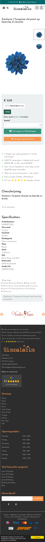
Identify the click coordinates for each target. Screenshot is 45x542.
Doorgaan (37, 537)
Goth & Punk (6, 409)
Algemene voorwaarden (18, 515)
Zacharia (6, 292)
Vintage (4, 415)
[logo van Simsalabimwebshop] (22, 8)
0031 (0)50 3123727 (10, 364)
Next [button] (43, 314)
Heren (4, 401)
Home (5, 283)
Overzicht (33, 286)
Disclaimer (18, 517)
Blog (3, 485)
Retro (20, 283)
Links (12, 517)
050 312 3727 (14, 2)
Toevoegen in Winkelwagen (23, 131)
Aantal (7, 121)
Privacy (7, 517)
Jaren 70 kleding (7, 477)
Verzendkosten (22, 519)
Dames (4, 404)
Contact (6, 515)
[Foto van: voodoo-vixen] (22, 314)
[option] (22, 314)
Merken (4, 418)
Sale (3, 423)
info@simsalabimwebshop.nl (28, 2)
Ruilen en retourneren (34, 515)
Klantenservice (35, 517)
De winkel (5, 421)
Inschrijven (38, 498)
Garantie (26, 517)
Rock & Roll (30, 283)
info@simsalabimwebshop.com (15, 367)
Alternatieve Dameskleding (14, 286)
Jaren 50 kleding (10, 289)
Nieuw (13, 283)
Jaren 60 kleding (27, 289)
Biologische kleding (8, 483)
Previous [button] (1, 314)
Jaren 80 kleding (7, 480)
